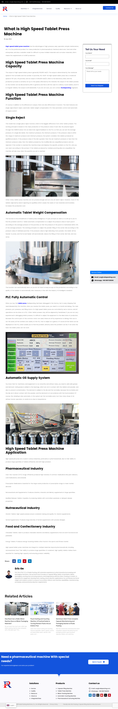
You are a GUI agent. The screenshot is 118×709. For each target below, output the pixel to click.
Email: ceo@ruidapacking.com (105, 277)
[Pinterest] (109, 695)
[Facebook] (94, 695)
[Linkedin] (90, 695)
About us (78, 9)
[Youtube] (101, 695)
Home (5, 16)
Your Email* (88, 60)
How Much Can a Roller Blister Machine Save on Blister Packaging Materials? (16, 621)
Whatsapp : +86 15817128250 (104, 280)
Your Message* (89, 68)
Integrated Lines (37, 9)
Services (49, 9)
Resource (67, 9)
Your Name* (88, 53)
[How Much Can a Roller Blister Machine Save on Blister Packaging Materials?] (16, 609)
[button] (14, 561)
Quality (58, 9)
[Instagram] (97, 695)
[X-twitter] (105, 695)
